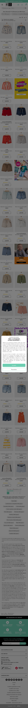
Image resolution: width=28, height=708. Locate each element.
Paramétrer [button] (11, 356)
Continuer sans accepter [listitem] (14, 337)
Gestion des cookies (7, 361)
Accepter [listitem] (14, 365)
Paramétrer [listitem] (14, 369)
